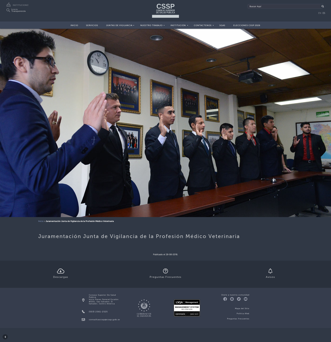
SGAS (222, 25)
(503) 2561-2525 (98, 311)
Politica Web (243, 313)
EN (319, 13)
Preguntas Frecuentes (238, 319)
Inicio (74, 25)
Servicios (92, 25)
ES (324, 13)
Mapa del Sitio (242, 308)
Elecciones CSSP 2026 (246, 25)
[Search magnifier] (323, 6)
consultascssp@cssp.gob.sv (104, 319)
